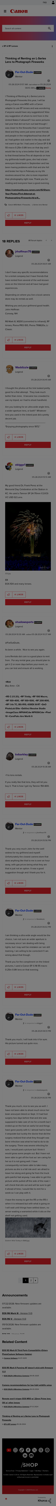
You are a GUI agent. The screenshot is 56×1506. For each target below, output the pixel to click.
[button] (51, 4)
